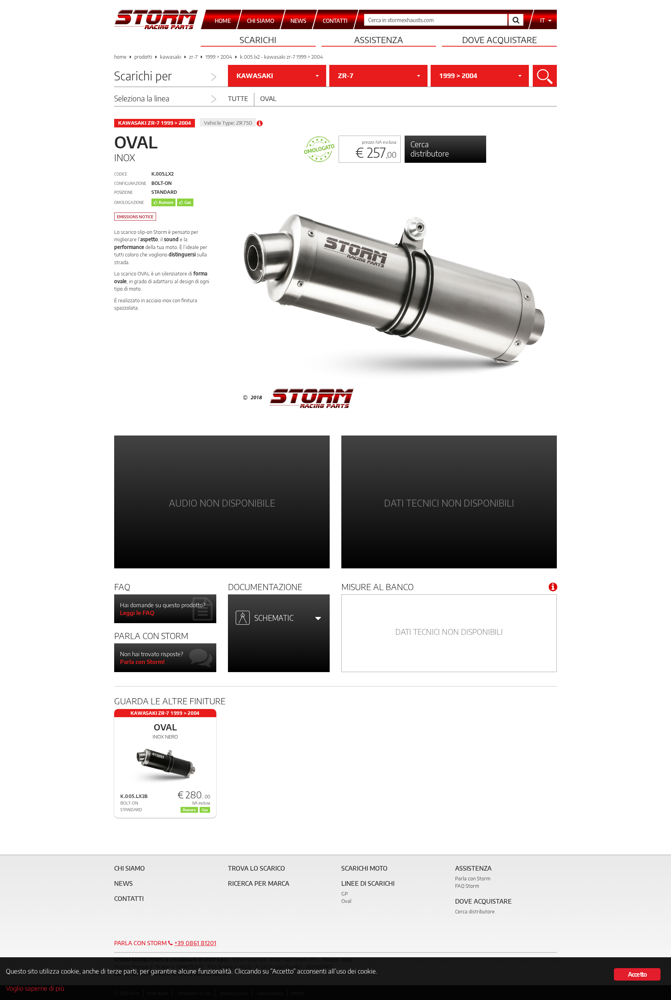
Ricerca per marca (258, 883)
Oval (268, 98)
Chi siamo (129, 868)
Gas (187, 202)
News (123, 883)
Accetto (637, 974)
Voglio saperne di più (35, 988)
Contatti (129, 898)
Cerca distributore (429, 148)
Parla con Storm (472, 878)
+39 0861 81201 (195, 942)
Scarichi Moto (364, 868)
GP (344, 893)
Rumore (166, 202)
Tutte (238, 98)
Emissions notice (135, 216)
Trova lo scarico (256, 868)
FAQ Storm (467, 886)
